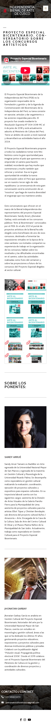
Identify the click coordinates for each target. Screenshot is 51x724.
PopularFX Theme (34, 713)
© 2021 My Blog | (16, 713)
